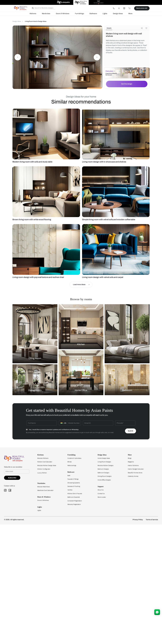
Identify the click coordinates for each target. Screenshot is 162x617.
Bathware (93, 13)
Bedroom (127, 358)
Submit (130, 431)
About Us (101, 490)
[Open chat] (157, 612)
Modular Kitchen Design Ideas (46, 465)
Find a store (109, 71)
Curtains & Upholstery (74, 458)
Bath (68, 475)
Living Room (35, 358)
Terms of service (152, 519)
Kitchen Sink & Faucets (74, 493)
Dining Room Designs (104, 476)
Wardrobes (46, 13)
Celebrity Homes (133, 476)
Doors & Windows (62, 13)
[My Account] (119, 8)
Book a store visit (141, 8)
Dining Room (35, 390)
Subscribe (12, 478)
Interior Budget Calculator (136, 469)
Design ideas (118, 13)
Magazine (131, 462)
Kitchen (81, 344)
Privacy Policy (138, 519)
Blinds (69, 462)
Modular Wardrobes (43, 486)
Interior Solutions (133, 465)
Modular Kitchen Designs (105, 465)
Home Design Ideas (104, 458)
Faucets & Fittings (73, 479)
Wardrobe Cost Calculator (45, 490)
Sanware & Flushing (73, 486)
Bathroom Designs (103, 472)
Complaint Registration (74, 501)
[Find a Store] (124, 8)
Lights (105, 13)
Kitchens (33, 13)
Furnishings (79, 13)
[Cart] (129, 8)
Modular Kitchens (42, 458)
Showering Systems (73, 482)
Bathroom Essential (73, 497)
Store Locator (102, 497)
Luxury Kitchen (42, 473)
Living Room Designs (104, 462)
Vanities (69, 490)
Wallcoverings (71, 465)
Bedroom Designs (103, 469)
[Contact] (114, 8)
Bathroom (127, 390)
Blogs (129, 458)
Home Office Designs (104, 480)
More (130, 13)
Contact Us (101, 493)
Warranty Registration (74, 504)
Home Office (81, 390)
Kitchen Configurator (43, 469)
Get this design (126, 84)
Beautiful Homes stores (135, 472)
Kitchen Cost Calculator (44, 462)
